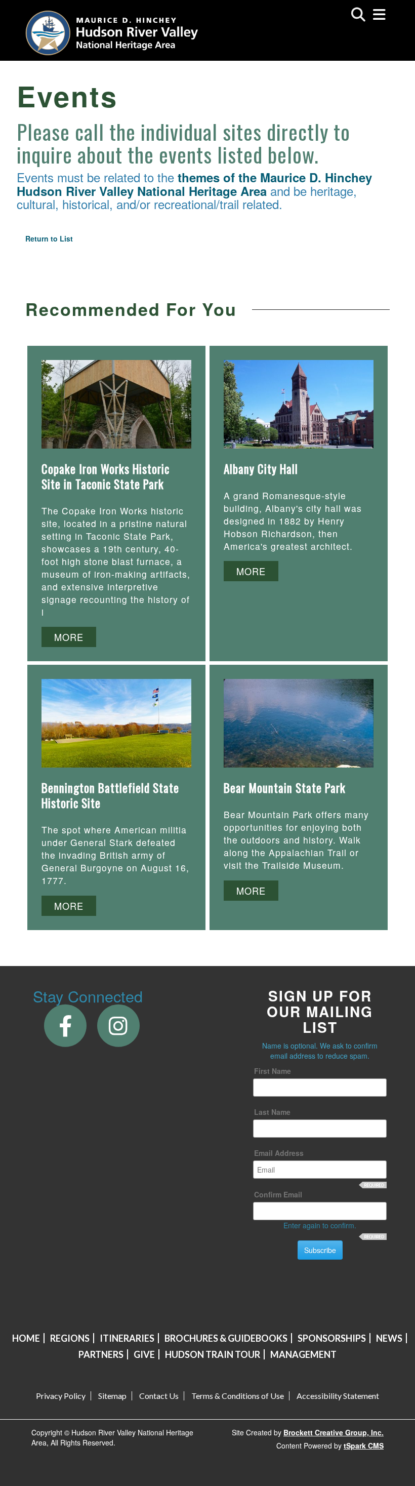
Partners (100, 1354)
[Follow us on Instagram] (118, 1025)
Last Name (272, 1112)
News (389, 1338)
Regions (70, 1338)
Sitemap (112, 1395)
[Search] (358, 14)
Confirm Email (278, 1194)
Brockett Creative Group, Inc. (333, 1432)
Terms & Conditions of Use (237, 1395)
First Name (272, 1071)
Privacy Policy (61, 1395)
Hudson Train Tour (212, 1354)
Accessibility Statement (338, 1395)
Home (26, 1338)
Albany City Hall (261, 468)
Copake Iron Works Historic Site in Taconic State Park (106, 476)
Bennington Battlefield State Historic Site (110, 795)
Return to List (49, 238)
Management (303, 1354)
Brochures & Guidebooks (225, 1338)
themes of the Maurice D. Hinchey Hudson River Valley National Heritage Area (194, 184)
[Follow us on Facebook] (65, 1025)
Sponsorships (332, 1338)
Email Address (279, 1153)
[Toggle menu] (379, 14)
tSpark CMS (364, 1445)
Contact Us (159, 1395)
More (69, 637)
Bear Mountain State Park (285, 787)
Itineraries (127, 1338)
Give (144, 1354)
